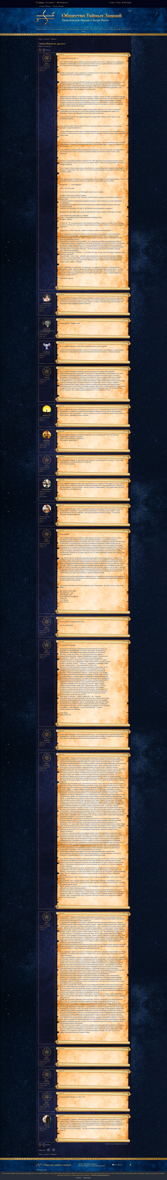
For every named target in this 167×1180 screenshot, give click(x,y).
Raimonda (46, 740)
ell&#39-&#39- (46, 304)
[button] (55, 2)
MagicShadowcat (46, 489)
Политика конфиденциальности (100, 1175)
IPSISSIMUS (46, 440)
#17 (126, 1048)
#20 (126, 1115)
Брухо (41, 46)
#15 (126, 754)
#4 (126, 342)
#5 (126, 367)
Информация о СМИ (41, 1170)
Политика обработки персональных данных (91, 1166)
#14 (126, 730)
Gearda (47, 466)
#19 (126, 1093)
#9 (126, 480)
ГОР (47, 514)
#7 (126, 431)
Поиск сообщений (59, 6)
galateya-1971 (47, 415)
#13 (126, 641)
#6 (126, 406)
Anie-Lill (46, 1125)
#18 (126, 1070)
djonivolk (46, 377)
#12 (126, 618)
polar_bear (47, 352)
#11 (126, 530)
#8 (126, 456)
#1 (126, 54)
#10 (126, 505)
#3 (126, 319)
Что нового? (50, 2)
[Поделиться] (124, 54)
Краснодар (44, 496)
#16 (126, 913)
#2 (126, 294)
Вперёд (48, 50)
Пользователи (63, 2)
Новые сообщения (46, 6)
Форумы (41, 2)
